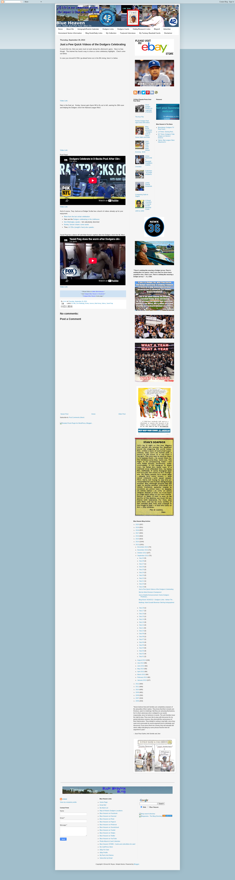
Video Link (63, 101)
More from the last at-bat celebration (77, 216)
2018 (137, 530)
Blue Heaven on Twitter (107, 836)
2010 (137, 689)
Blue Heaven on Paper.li (108, 822)
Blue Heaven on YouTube (108, 838)
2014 (137, 541)
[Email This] (62, 306)
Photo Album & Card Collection (110, 841)
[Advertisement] (93, 393)
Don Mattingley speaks (72, 222)
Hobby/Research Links (141, 29)
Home (60, 29)
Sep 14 (141, 619)
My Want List (104, 808)
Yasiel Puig (109, 303)
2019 (137, 527)
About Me (70, 29)
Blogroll (157, 29)
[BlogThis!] (64, 306)
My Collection (111, 33)
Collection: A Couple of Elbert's (148, 172)
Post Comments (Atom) (76, 417)
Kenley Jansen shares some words (76, 224)
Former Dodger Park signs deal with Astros (142, 121)
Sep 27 (141, 564)
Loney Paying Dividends (148, 184)
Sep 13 (141, 622)
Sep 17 (141, 611)
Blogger (136, 864)
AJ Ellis (73, 303)
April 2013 (141, 671)
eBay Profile (104, 852)
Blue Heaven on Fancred (108, 816)
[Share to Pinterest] (71, 306)
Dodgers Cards (123, 29)
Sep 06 (141, 642)
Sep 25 (141, 569)
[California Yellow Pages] (167, 816)
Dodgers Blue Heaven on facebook (94, 294)
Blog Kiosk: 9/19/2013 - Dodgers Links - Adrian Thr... (156, 600)
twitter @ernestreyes (98, 291)
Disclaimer (168, 33)
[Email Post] (62, 303)
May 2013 (140, 669)
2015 (137, 539)
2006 (137, 701)
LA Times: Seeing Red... (166, 132)
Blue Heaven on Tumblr (107, 830)
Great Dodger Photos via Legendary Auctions (148, 108)
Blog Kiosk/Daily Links (93, 33)
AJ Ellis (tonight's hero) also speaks (81, 227)
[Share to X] (66, 306)
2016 (137, 536)
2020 (137, 524)
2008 (137, 695)
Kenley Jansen (89, 303)
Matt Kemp (98, 303)
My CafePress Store (106, 847)
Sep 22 (141, 578)
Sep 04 (141, 648)
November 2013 (142, 550)
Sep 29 (141, 561)
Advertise (167, 29)
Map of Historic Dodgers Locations (111, 811)
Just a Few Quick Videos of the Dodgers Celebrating (156, 589)
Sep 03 (141, 651)
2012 (137, 684)
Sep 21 (141, 581)
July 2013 (140, 663)
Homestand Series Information (70, 33)
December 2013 (142, 547)
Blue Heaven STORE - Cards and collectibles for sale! (117, 844)
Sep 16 (141, 614)
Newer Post (64, 414)
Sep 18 (141, 608)
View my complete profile (68, 802)
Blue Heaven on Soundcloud (109, 827)
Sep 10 (141, 631)
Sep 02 (141, 654)
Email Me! (103, 805)
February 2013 (142, 677)
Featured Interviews (127, 33)
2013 (137, 544)
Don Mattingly (80, 303)
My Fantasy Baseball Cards (149, 33)
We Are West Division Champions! (150, 592)
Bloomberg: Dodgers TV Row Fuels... (166, 128)
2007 (137, 698)
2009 (137, 692)
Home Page (104, 802)
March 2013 (141, 674)
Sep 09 (141, 633)
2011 (137, 686)
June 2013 (141, 666)
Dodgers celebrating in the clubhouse (86, 219)
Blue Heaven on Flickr (107, 819)
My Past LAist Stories (107, 855)
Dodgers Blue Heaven (89, 296)
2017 (137, 533)
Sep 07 (141, 639)
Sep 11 (141, 628)
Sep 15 (141, 616)
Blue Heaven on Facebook (108, 813)
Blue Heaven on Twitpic (107, 833)
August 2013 (141, 660)
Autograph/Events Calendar (88, 29)
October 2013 (142, 553)
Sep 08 (141, 636)
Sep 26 (141, 567)
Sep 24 (141, 572)
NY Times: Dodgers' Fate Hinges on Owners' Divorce (166, 136)
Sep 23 (141, 575)
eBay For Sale (104, 850)
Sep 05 (141, 645)
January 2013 (142, 680)
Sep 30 (141, 558)
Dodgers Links (108, 29)
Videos (104, 303)
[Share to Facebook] (69, 306)
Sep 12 (141, 625)
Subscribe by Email (106, 858)
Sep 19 (141, 587)
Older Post (121, 414)
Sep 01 (141, 656)
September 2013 (143, 555)
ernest (65, 301)
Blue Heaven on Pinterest (108, 825)
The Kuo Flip (139, 117)
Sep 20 (141, 584)
